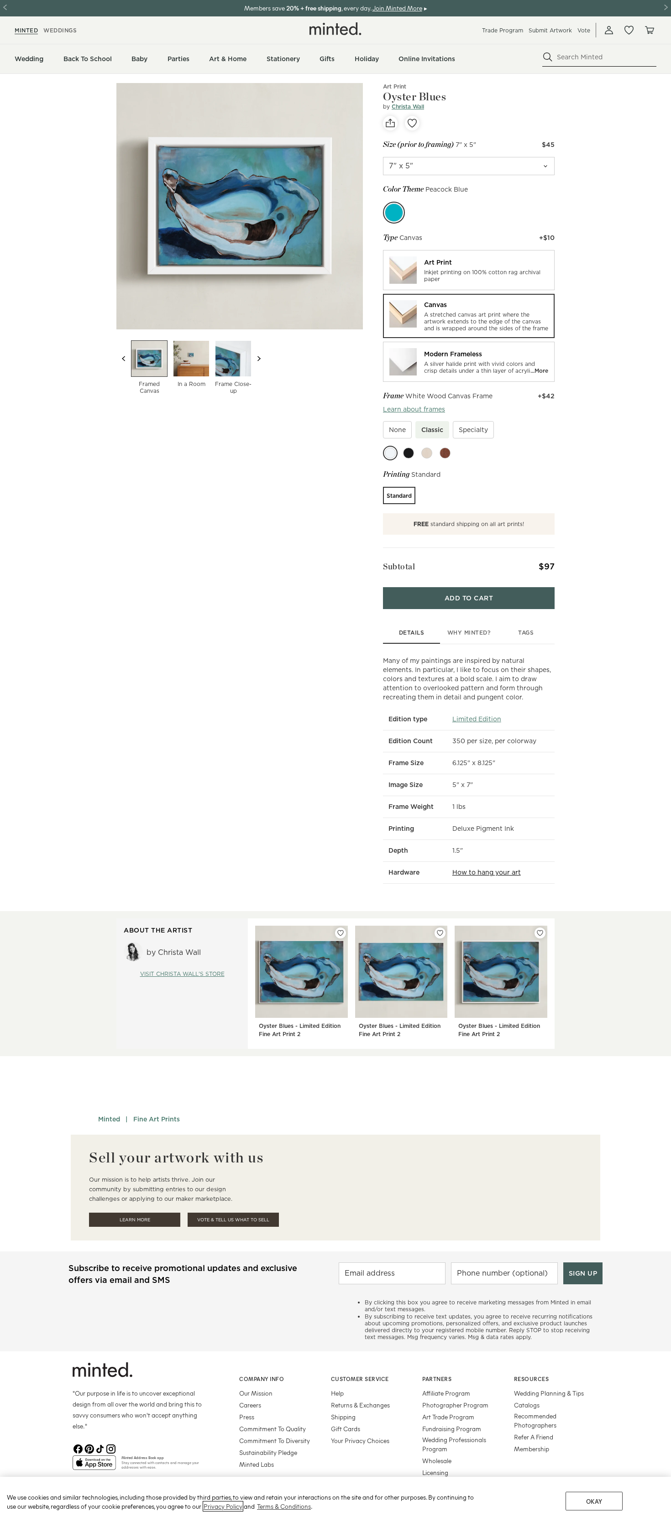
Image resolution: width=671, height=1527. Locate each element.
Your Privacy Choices (360, 1440)
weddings (60, 30)
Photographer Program (455, 1405)
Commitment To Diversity (274, 1440)
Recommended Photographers (535, 1420)
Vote (583, 30)
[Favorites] (629, 30)
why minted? (469, 632)
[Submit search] (547, 57)
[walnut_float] (445, 453)
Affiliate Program (446, 1393)
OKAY (594, 1501)
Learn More (135, 1219)
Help (337, 1393)
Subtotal (399, 566)
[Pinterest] (89, 1448)
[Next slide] (259, 358)
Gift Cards (345, 1428)
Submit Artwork (550, 30)
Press (246, 1416)
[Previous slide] (123, 358)
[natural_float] (426, 453)
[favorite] (412, 123)
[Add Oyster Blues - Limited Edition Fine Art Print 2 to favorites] (340, 933)
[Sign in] (609, 30)
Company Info (261, 1378)
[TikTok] (99, 1448)
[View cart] (649, 30)
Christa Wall (408, 106)
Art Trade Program (448, 1416)
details (412, 632)
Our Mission (256, 1393)
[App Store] (94, 1466)
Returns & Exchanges (360, 1405)
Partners (436, 1378)
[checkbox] (397, 429)
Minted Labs (256, 1464)
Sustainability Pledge (268, 1452)
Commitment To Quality (272, 1428)
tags (526, 632)
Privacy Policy (223, 1506)
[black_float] (408, 453)
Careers (250, 1405)
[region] (335, 1502)
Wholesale (436, 1460)
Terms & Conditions (284, 1506)
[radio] (468, 270)
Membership (531, 1448)
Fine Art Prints (156, 1119)
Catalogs (527, 1405)
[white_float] (390, 453)
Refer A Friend (533, 1437)
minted (26, 30)
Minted (109, 1119)
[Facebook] (78, 1448)
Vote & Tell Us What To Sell (233, 1219)
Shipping (343, 1416)
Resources (531, 1378)
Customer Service (360, 1378)
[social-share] (390, 123)
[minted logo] (335, 28)
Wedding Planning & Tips (549, 1393)
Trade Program (502, 30)
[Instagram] (110, 1448)
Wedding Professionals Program (454, 1444)
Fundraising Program (451, 1428)
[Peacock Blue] (394, 213)
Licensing (435, 1472)
